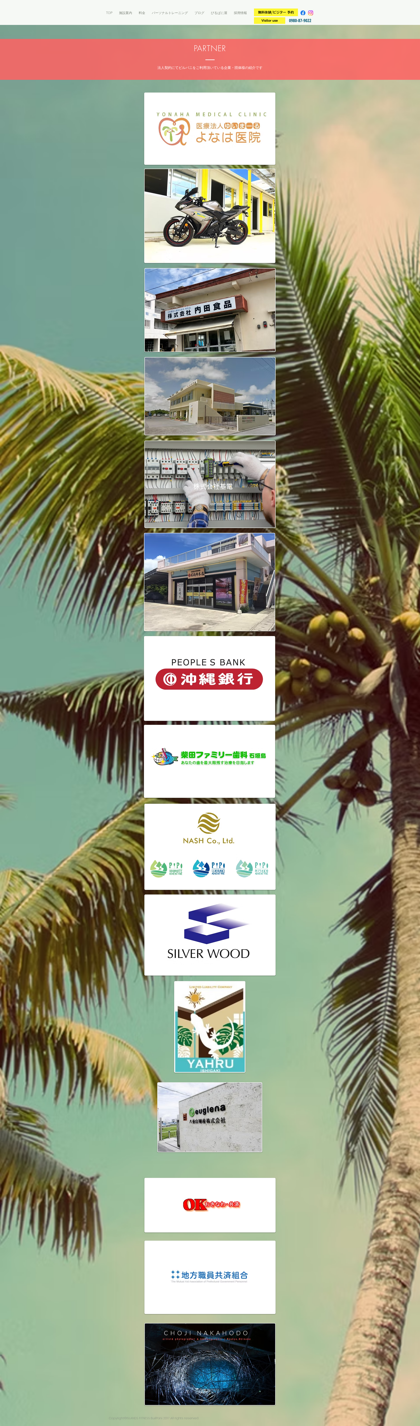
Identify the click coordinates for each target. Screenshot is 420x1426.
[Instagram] (310, 13)
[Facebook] (303, 13)
